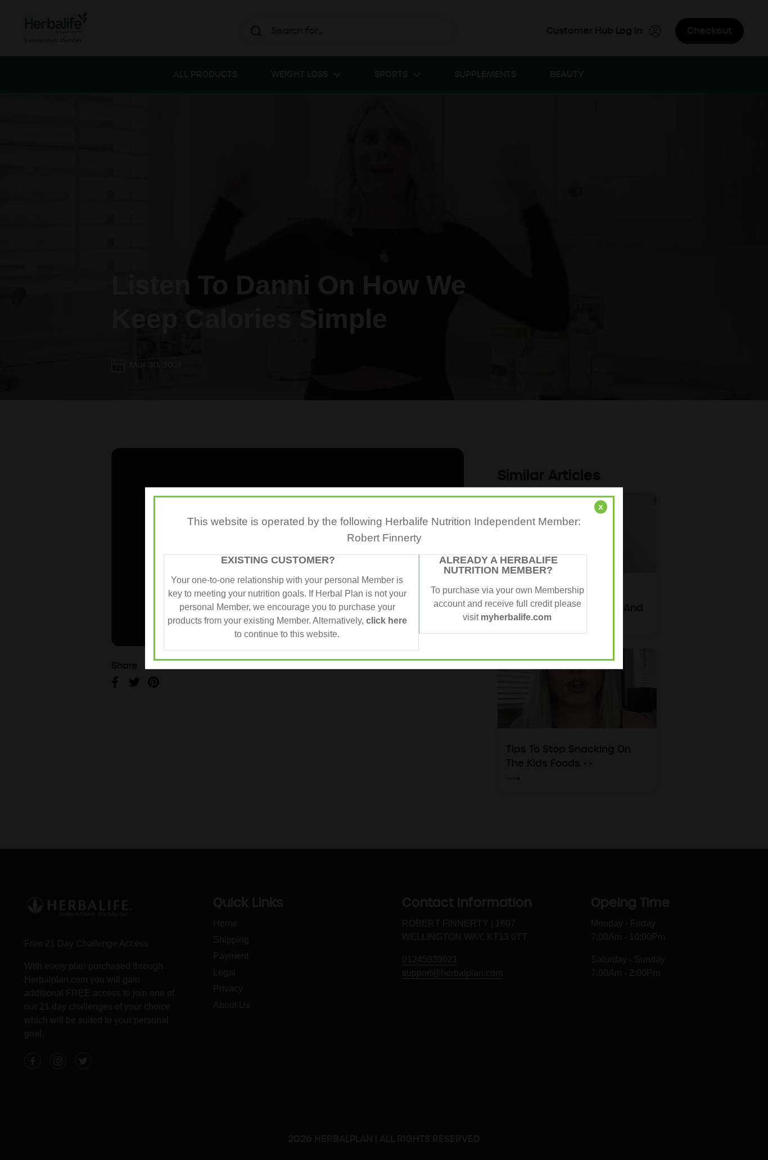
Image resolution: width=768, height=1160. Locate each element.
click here (386, 620)
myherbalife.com (516, 617)
